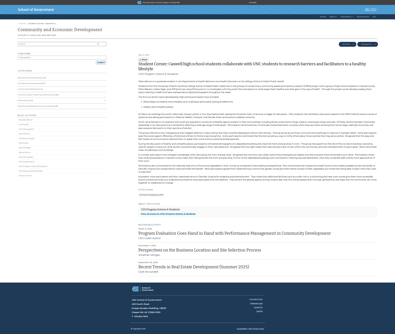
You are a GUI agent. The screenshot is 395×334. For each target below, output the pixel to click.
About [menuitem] (333, 17)
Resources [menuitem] (363, 17)
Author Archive (25, 176)
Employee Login (256, 303)
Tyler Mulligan (25, 148)
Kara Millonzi (24, 134)
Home (23, 23)
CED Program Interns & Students (158, 73)
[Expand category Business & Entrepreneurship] (104, 78)
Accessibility (253, 2)
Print (144, 59)
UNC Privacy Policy (256, 329)
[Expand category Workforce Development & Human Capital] (104, 106)
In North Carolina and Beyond (37, 35)
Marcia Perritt (25, 152)
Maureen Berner (26, 120)
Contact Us (258, 307)
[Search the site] (97, 44)
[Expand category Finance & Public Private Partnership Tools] (104, 95)
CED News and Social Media (31, 171)
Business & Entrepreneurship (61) (32, 78)
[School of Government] (142, 289)
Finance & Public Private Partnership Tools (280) (38, 95)
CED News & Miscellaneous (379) (151, 195)
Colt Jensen (24, 124)
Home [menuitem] (323, 17)
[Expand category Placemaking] (104, 100)
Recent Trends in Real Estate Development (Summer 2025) (193, 266)
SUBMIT (101, 62)
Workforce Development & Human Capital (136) (38, 106)
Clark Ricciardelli (148, 271)
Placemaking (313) (25, 100)
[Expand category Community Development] (104, 89)
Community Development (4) (30, 89)
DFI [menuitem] (374, 17)
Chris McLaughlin (26, 129)
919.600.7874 (141, 316)
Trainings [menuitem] (346, 17)
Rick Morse (23, 143)
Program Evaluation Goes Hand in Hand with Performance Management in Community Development (234, 233)
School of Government (36, 9)
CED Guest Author (149, 238)
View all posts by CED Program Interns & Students (168, 214)
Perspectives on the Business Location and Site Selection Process (199, 250)
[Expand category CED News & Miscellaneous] (104, 83)
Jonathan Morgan (149, 255)
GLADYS (259, 311)
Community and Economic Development (60, 29)
